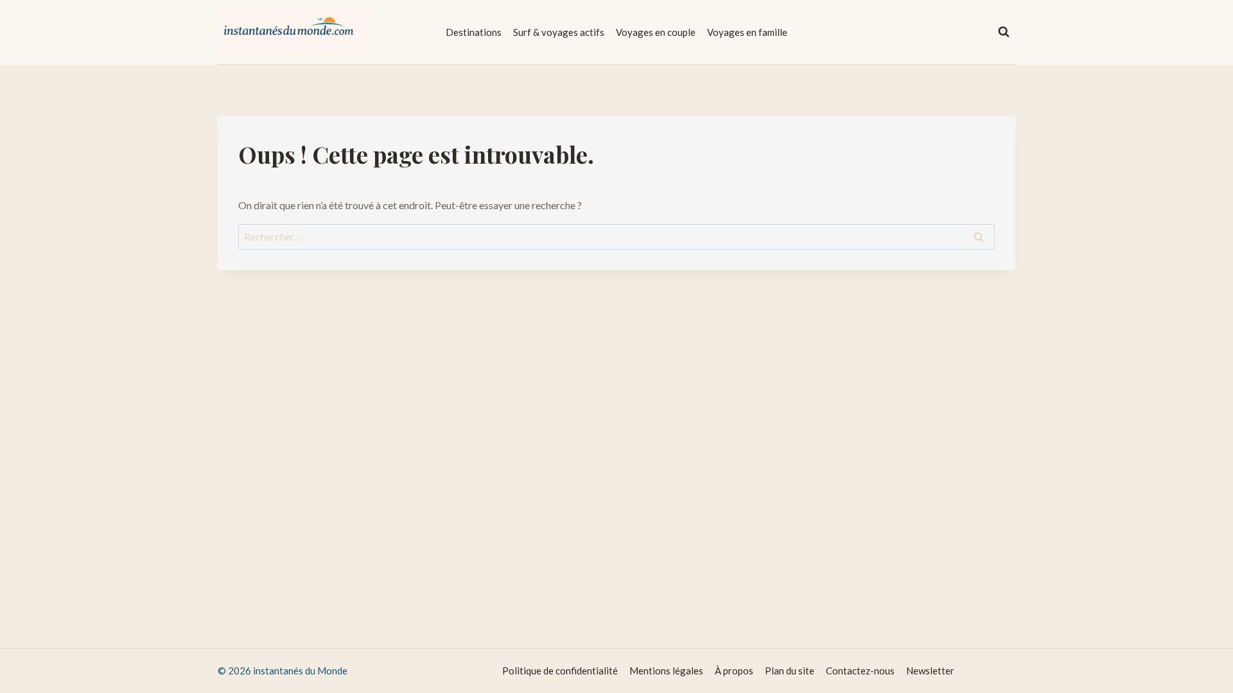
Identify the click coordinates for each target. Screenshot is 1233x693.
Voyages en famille (747, 32)
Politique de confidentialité (560, 670)
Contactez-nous (860, 670)
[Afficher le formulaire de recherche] (1003, 32)
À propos (734, 670)
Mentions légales (666, 670)
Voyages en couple (655, 32)
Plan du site (789, 670)
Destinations (474, 32)
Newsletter (930, 670)
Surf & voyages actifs (558, 32)
